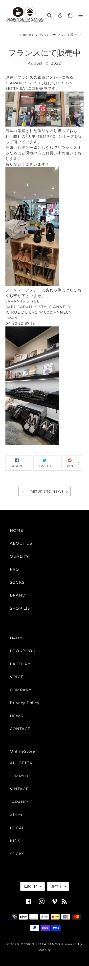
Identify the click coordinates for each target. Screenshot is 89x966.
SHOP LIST (21, 608)
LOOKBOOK (23, 650)
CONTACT (20, 728)
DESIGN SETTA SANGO (40, 944)
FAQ (14, 569)
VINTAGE (19, 788)
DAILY (16, 638)
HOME (16, 530)
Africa (16, 814)
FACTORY (20, 664)
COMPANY (21, 690)
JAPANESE (21, 802)
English (31, 886)
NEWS (40, 35)
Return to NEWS (46, 491)
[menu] (80, 15)
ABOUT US (21, 543)
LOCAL (17, 828)
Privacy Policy (24, 702)
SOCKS (17, 582)
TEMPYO (19, 776)
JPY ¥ (56, 886)
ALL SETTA (21, 762)
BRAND (17, 595)
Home (25, 35)
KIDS (15, 840)
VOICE (16, 676)
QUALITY (19, 556)
